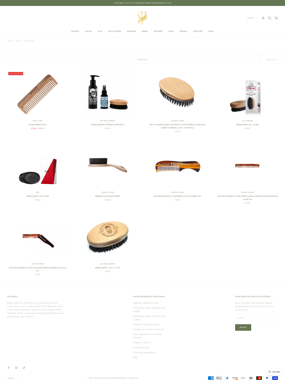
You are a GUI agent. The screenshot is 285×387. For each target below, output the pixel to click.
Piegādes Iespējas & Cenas (145, 302)
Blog (135, 357)
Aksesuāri (197, 31)
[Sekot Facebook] (8, 367)
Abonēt (243, 327)
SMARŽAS (75, 31)
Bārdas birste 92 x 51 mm (38, 196)
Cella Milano (247, 121)
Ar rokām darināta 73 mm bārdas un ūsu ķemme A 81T (177, 196)
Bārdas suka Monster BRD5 (107, 196)
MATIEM (88, 31)
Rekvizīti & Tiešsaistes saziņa (146, 324)
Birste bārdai (29, 41)
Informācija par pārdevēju (144, 352)
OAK (37, 192)
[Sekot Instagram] (16, 367)
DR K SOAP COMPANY (107, 121)
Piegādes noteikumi (142, 342)
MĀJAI (171, 31)
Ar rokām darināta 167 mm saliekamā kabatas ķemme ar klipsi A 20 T (37, 269)
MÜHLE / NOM (37, 121)
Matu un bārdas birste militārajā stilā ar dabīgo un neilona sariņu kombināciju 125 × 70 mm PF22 (177, 126)
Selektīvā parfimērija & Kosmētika (123, 378)
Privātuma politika (141, 347)
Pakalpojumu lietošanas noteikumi (148, 329)
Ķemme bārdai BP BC (38, 125)
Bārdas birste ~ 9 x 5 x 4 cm (107, 268)
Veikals (18, 41)
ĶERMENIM (131, 31)
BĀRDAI (145, 31)
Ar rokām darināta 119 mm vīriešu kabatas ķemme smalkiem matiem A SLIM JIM (247, 197)
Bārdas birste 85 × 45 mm (247, 125)
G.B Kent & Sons (177, 121)
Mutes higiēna (114, 31)
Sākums (10, 41)
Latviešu (250, 18)
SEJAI (100, 31)
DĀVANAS (183, 31)
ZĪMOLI (211, 31)
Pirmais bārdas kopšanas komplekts (107, 125)
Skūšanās (158, 31)
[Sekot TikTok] (24, 367)
